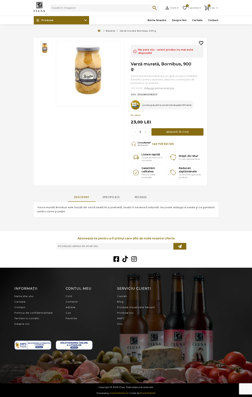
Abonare (179, 246)
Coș (68, 312)
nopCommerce (119, 393)
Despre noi (22, 323)
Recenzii (141, 197)
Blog (120, 301)
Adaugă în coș (177, 132)
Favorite (71, 318)
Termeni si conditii (26, 318)
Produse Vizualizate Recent (136, 307)
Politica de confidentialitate (33, 312)
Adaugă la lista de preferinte (202, 40)
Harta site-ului (24, 296)
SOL (120, 323)
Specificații (111, 197)
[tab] (82, 197)
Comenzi (72, 301)
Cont (173, 7)
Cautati (154, 8)
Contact (19, 307)
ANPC (121, 318)
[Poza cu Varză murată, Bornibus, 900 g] (44, 48)
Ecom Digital (147, 393)
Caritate (20, 301)
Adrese (70, 307)
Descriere (81, 197)
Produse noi (125, 312)
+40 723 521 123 (163, 144)
